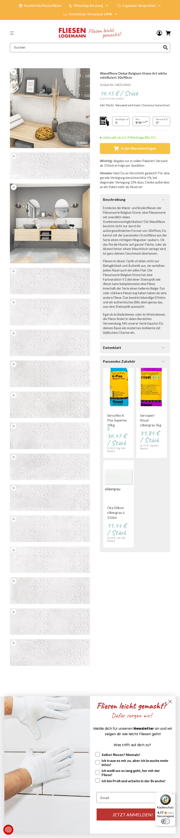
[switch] (165, 821)
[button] (11, 33)
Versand (121, 105)
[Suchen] (165, 47)
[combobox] (90, 47)
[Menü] (173, 794)
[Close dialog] (170, 701)
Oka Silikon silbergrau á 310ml (115, 512)
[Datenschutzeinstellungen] (8, 830)
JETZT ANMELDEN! (132, 814)
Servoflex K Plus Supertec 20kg (117, 420)
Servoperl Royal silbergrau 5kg (150, 420)
